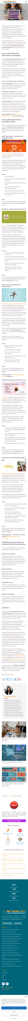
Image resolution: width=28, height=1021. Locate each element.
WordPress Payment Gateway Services (11, 943)
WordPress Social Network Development (11, 961)
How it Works (5, 972)
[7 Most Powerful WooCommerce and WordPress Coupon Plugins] (14, 767)
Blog (3, 977)
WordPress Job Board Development (10, 952)
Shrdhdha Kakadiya (18, 20)
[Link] (8, 2)
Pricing (3, 975)
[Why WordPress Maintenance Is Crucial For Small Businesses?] (14, 722)
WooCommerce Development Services (11, 936)
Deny (14, 1011)
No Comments (19, 21)
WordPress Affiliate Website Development (12, 966)
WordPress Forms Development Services (11, 939)
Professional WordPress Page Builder (10, 929)
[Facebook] (3, 983)
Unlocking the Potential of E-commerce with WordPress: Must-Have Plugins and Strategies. (13, 859)
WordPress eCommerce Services (9, 950)
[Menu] (26, 1)
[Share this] (7, 679)
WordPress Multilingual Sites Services (11, 959)
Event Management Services (8, 945)
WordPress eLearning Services (9, 932)
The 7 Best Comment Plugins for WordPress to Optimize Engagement (12, 874)
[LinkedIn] (7, 983)
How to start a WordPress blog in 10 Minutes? (12, 762)
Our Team (4, 979)
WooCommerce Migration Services (10, 941)
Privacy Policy (14, 1018)
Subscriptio (4, 225)
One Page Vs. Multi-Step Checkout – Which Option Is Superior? (13, 864)
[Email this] (4, 679)
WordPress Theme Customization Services (12, 934)
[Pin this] (19, 679)
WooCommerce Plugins (8, 21)
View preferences (14, 1015)
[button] (26, 996)
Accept (14, 1007)
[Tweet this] (11, 679)
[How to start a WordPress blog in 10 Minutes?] (14, 745)
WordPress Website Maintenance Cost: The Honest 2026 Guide (14, 854)
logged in (10, 795)
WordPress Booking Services (8, 963)
